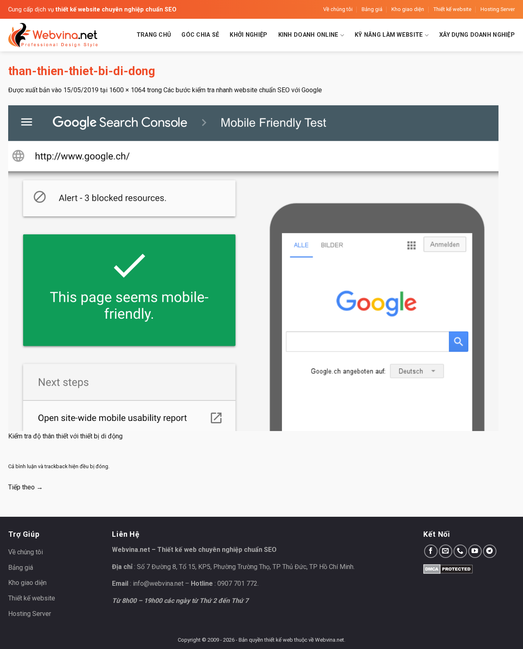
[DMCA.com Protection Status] (448, 568)
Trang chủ (153, 34)
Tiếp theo (25, 487)
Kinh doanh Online (308, 34)
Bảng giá (372, 9)
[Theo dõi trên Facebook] (431, 551)
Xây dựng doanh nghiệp (477, 34)
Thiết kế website (453, 9)
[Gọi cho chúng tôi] (460, 551)
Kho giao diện (407, 9)
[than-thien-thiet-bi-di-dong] (253, 267)
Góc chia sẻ (200, 34)
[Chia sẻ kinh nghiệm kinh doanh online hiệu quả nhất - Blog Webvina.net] (53, 35)
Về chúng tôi (338, 9)
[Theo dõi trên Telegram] (489, 551)
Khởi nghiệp (248, 34)
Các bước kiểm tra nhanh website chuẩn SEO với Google (242, 90)
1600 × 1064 (127, 90)
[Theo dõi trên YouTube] (475, 551)
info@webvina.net (158, 583)
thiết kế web (278, 640)
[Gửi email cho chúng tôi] (445, 551)
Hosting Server (498, 9)
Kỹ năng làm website (389, 34)
